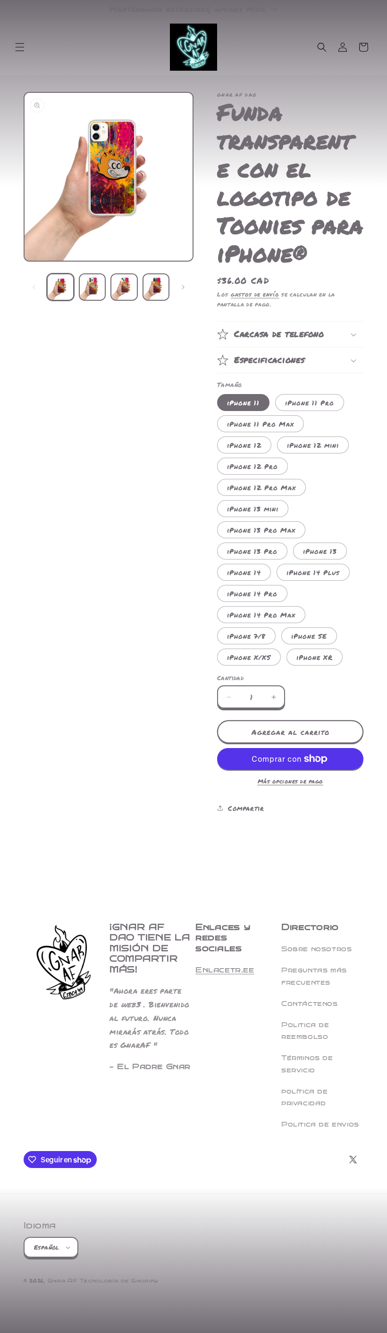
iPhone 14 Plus (313, 572)
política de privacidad (304, 1097)
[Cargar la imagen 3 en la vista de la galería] (124, 287)
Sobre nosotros (316, 949)
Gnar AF (63, 1281)
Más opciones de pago (290, 781)
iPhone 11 (243, 402)
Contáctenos (309, 1004)
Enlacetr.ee (224, 969)
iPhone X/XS (249, 657)
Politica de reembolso (305, 1031)
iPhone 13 (320, 551)
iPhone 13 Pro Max (261, 530)
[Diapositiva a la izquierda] (34, 287)
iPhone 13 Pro (252, 551)
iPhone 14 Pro (252, 593)
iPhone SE (309, 636)
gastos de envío (255, 294)
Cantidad (230, 678)
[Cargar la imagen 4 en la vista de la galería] (156, 287)
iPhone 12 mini (313, 445)
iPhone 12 (244, 445)
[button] (19, 47)
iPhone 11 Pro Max (260, 423)
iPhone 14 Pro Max (261, 614)
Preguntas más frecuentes (314, 976)
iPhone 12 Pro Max (261, 487)
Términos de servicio (307, 1064)
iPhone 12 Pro (252, 466)
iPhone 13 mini (252, 508)
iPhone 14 (244, 572)
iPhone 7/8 (246, 636)
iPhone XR (314, 657)
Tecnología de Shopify (119, 1281)
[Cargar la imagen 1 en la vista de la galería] (60, 287)
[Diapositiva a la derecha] (183, 287)
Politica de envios (320, 1124)
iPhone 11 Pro (309, 402)
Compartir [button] (246, 808)
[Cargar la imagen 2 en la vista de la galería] (92, 287)
